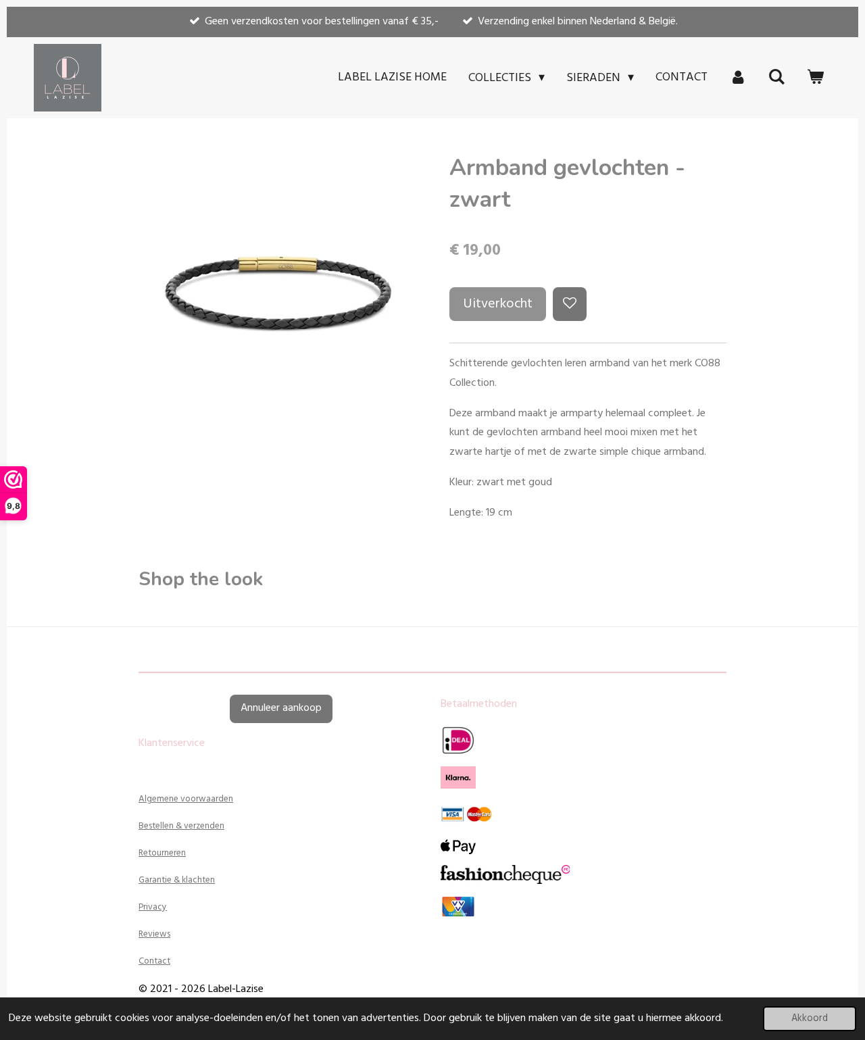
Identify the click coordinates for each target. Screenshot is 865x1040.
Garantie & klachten (177, 880)
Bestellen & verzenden (181, 826)
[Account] (737, 78)
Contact (154, 961)
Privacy (153, 907)
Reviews (154, 934)
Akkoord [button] (809, 1018)
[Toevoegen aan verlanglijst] (570, 304)
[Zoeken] (777, 78)
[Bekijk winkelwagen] (815, 78)
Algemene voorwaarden (186, 799)
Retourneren (162, 853)
